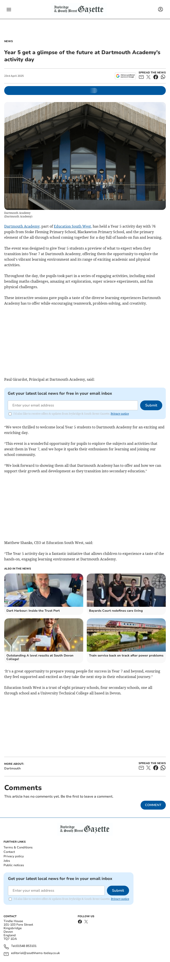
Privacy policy (14, 856)
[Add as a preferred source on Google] (125, 76)
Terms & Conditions (18, 847)
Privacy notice (120, 413)
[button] (9, 9)
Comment (153, 805)
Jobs (7, 861)
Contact (9, 852)
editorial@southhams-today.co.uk (35, 953)
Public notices (14, 865)
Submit (151, 405)
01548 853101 (26, 946)
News (8, 41)
